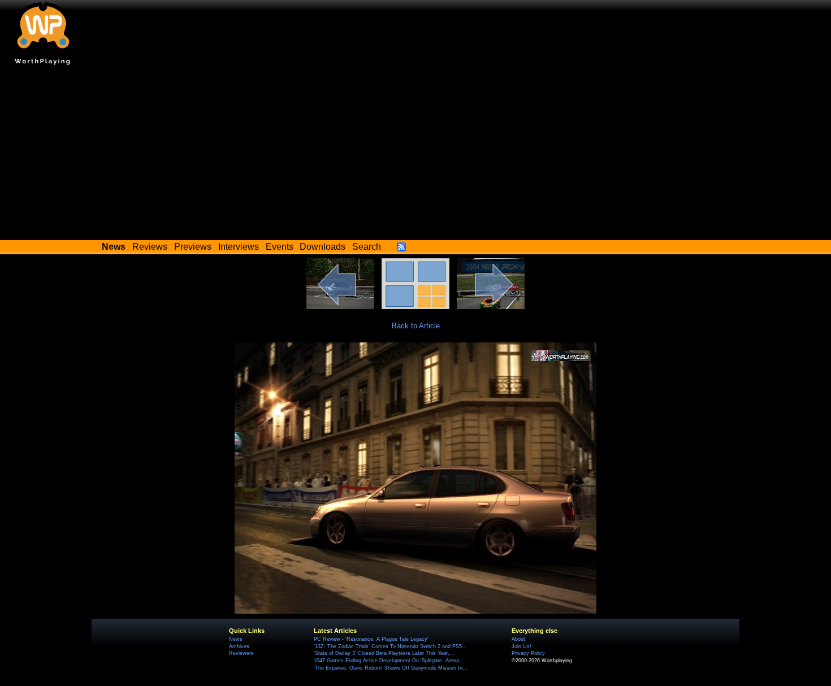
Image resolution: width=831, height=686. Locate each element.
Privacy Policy (528, 653)
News (236, 639)
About (518, 639)
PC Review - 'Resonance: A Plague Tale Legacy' (371, 639)
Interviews (238, 246)
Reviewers (241, 653)
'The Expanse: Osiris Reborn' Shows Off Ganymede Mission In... (391, 668)
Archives (239, 646)
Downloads (322, 246)
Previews (192, 246)
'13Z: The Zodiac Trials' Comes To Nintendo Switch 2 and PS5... (390, 646)
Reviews (149, 246)
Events (279, 246)
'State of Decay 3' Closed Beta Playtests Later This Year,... (384, 653)
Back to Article (416, 326)
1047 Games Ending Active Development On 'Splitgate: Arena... (389, 660)
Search (366, 246)
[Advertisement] (415, 155)
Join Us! (521, 646)
